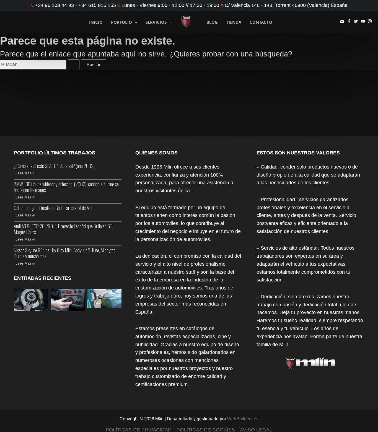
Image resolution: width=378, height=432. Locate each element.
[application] (134, 22)
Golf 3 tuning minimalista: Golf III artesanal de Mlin (53, 207)
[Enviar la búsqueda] (73, 65)
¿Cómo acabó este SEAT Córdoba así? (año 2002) (54, 165)
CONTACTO (261, 22)
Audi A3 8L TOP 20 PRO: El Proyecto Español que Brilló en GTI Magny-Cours (63, 229)
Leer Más (23, 173)
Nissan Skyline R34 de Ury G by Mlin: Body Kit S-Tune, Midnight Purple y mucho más (64, 253)
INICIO (96, 21)
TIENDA (233, 22)
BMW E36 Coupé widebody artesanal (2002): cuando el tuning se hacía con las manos (66, 186)
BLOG (212, 22)
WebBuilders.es (242, 419)
